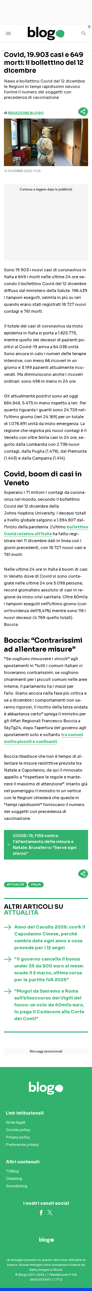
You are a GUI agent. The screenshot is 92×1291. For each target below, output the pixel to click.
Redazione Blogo (26, 113)
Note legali (15, 1122)
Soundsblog (16, 1186)
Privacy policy (18, 1137)
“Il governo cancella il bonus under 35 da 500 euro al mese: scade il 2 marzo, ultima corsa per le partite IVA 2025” (49, 969)
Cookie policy (18, 1130)
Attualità (15, 884)
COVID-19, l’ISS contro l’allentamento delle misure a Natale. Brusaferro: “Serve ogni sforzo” (45, 844)
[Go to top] (82, 1274)
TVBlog (12, 1171)
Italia (36, 884)
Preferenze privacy (22, 1144)
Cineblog (14, 1178)
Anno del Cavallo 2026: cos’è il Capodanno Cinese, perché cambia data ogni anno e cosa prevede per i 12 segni (49, 937)
